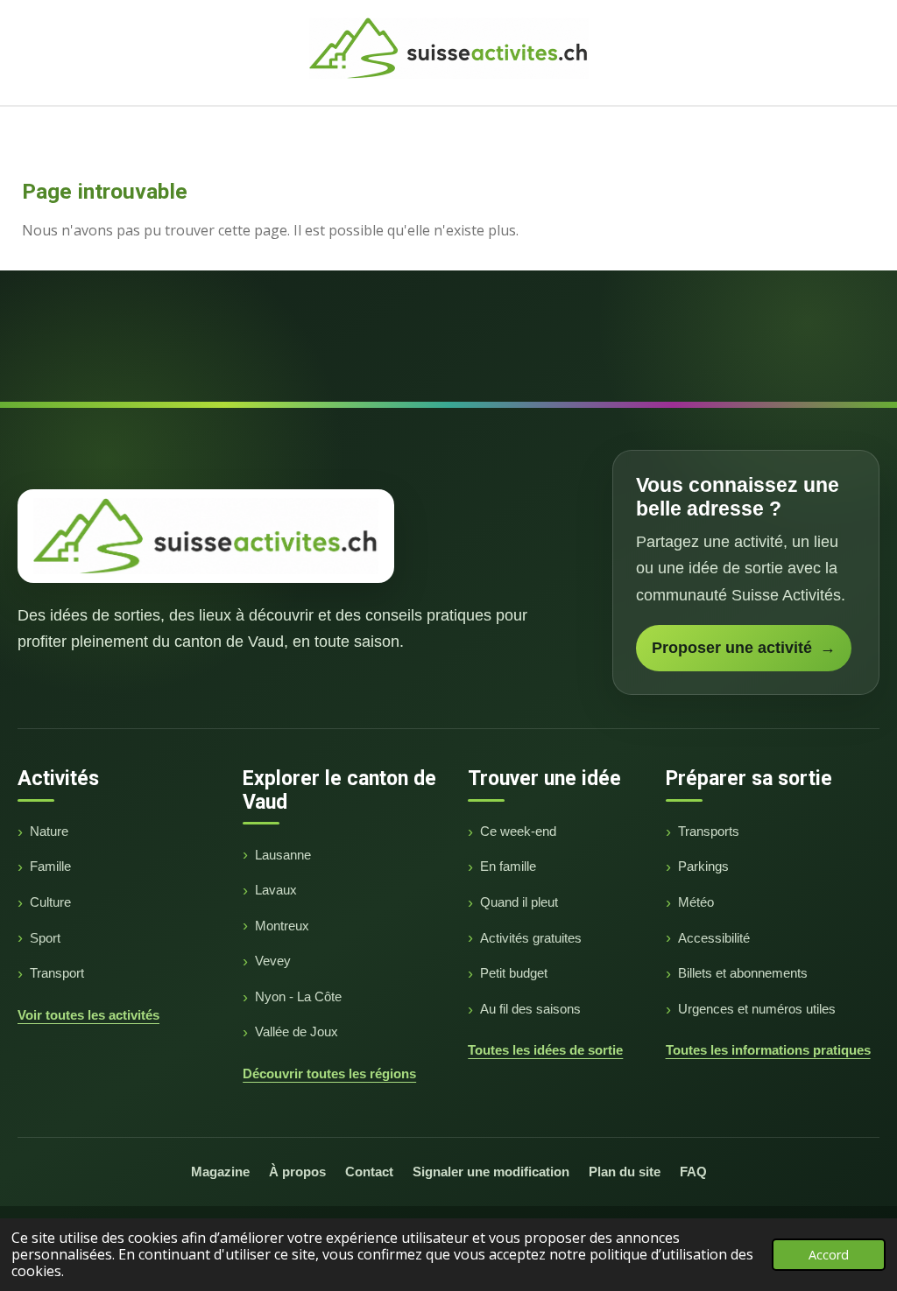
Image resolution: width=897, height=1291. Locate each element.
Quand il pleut (519, 902)
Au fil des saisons (530, 1008)
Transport (57, 972)
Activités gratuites (531, 937)
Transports (708, 831)
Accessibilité (714, 937)
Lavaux (276, 889)
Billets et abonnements (743, 972)
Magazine (220, 1171)
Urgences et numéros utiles (757, 1008)
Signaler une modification (491, 1171)
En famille (508, 866)
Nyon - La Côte (298, 996)
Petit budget (513, 972)
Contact (369, 1171)
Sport (45, 937)
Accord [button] (829, 1254)
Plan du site (624, 1171)
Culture (50, 902)
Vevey (273, 960)
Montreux (282, 925)
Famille (50, 866)
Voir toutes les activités (88, 1014)
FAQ (693, 1171)
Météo (696, 902)
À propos (297, 1171)
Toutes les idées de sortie (545, 1049)
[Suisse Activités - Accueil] (206, 535)
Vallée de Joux (296, 1031)
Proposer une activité (744, 647)
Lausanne (283, 854)
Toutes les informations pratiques (768, 1049)
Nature (49, 831)
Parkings (703, 866)
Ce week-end (518, 831)
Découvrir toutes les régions (329, 1073)
